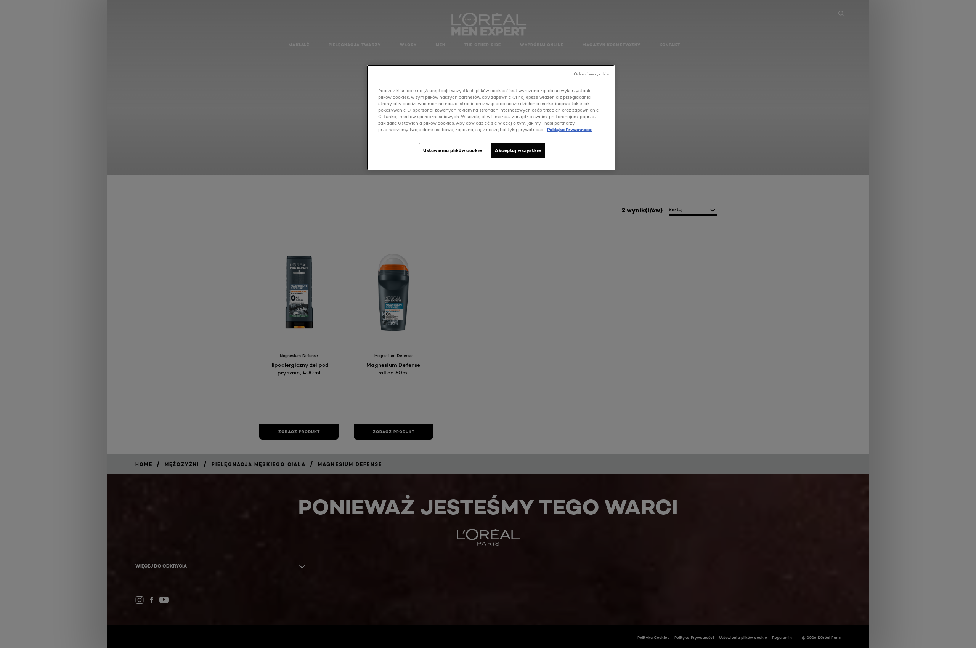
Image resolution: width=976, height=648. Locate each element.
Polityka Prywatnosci (569, 129)
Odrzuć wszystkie (591, 74)
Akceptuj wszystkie (518, 150)
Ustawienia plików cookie (452, 150)
